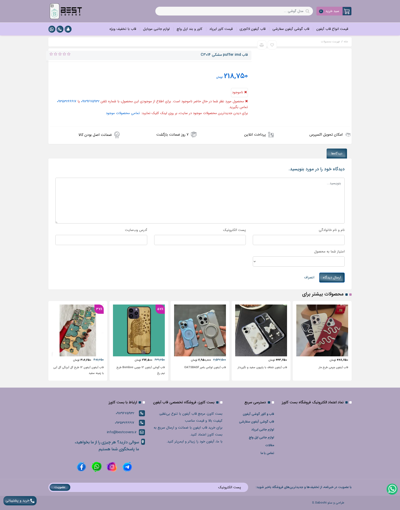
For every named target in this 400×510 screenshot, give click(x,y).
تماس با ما (267, 453)
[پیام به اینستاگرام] (111, 467)
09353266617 (66, 101)
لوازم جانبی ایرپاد (262, 429)
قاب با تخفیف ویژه (122, 29)
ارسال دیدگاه (332, 277)
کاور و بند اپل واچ (189, 29)
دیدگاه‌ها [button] (336, 153)
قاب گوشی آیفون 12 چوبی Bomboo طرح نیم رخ (140, 370)
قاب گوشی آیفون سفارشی (290, 29)
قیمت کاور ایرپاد (221, 29)
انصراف (309, 277)
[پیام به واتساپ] (51, 29)
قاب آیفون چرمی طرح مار (333, 367)
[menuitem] (332, 29)
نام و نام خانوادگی (332, 230)
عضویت (60, 487)
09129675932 (90, 101)
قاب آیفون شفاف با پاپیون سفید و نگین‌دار (262, 367)
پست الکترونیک (234, 230)
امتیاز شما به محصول (329, 251)
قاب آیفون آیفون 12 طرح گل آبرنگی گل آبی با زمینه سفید (78, 370)
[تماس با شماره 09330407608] (59, 29)
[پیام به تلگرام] (126, 467)
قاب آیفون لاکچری (253, 29)
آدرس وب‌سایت (136, 230)
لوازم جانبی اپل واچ (261, 437)
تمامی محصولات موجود (123, 113)
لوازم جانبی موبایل (156, 29)
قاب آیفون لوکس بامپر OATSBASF (205, 367)
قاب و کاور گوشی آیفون (258, 414)
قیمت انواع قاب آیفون (332, 29)
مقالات (270, 445)
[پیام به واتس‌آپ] (392, 489)
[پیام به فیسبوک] (81, 467)
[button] (334, 11)
